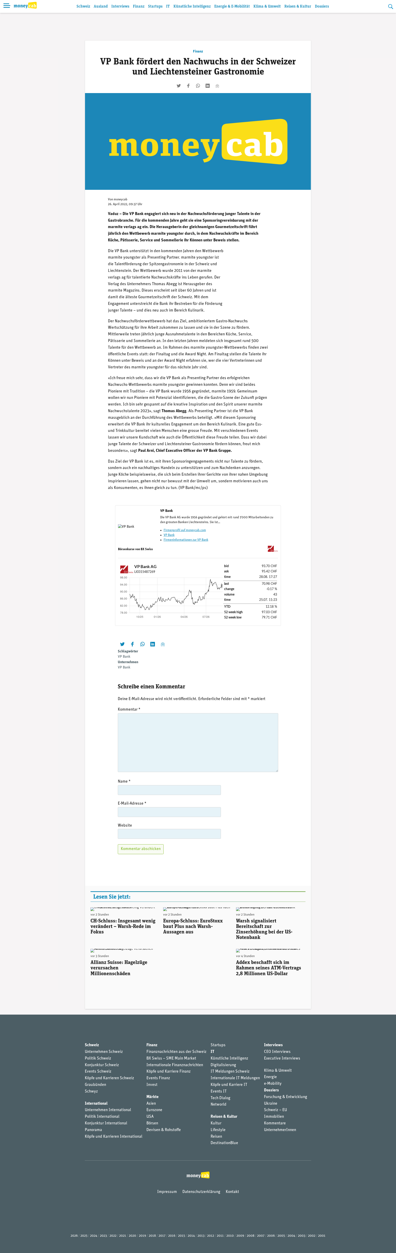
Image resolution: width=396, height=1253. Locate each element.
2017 (162, 1236)
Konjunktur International (106, 1123)
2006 (271, 1236)
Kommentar (129, 710)
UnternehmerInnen (280, 1130)
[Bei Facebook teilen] (188, 85)
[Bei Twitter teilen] (178, 85)
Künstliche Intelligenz (192, 6)
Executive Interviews (282, 1059)
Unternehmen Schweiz (104, 1052)
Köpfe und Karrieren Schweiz (109, 1078)
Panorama (93, 1130)
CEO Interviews (277, 1052)
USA (150, 1117)
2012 (210, 1236)
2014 (191, 1236)
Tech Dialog (220, 1098)
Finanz (138, 6)
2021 (122, 1236)
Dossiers (322, 6)
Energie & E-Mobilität (232, 6)
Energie (270, 1077)
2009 (240, 1236)
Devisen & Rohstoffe (163, 1130)
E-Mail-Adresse (132, 804)
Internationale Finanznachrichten (174, 1065)
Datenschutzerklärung (201, 1192)
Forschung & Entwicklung (285, 1097)
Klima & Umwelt (267, 6)
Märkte (152, 1097)
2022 (113, 1236)
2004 (291, 1236)
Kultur (216, 1123)
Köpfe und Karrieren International (113, 1137)
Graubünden (95, 1085)
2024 (93, 1236)
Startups (155, 6)
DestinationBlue (224, 1143)
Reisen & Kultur (297, 6)
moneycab (120, 199)
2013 (201, 1236)
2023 (103, 1236)
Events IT (219, 1092)
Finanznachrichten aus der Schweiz (176, 1052)
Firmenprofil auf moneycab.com (185, 530)
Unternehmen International (108, 1110)
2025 (83, 1236)
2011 (220, 1236)
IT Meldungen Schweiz (230, 1072)
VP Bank (169, 535)
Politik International (102, 1117)
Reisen (216, 1137)
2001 (321, 1236)
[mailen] (217, 85)
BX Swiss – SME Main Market (171, 1059)
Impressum (167, 1192)
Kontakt (232, 1192)
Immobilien (274, 1117)
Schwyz (91, 1092)
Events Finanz (158, 1078)
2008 (250, 1236)
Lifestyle (218, 1130)
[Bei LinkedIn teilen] (207, 85)
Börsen (152, 1123)
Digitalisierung (223, 1065)
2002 (311, 1236)
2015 (181, 1236)
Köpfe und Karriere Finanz (168, 1072)
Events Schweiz (98, 1072)
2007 (260, 1236)
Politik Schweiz (98, 1059)
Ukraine (270, 1104)
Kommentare (275, 1123)
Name (124, 782)
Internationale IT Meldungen (235, 1078)
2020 (132, 1236)
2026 (74, 1236)
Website (125, 826)
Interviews (120, 6)
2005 (281, 1236)
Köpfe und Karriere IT (229, 1085)
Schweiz (83, 6)
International (96, 1104)
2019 (142, 1236)
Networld (218, 1105)
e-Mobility (273, 1084)
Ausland (101, 6)
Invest (151, 1085)
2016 (171, 1236)
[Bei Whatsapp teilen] (198, 85)
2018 (152, 1236)
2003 (301, 1236)
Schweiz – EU (275, 1110)
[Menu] (7, 6)
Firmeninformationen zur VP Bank (186, 540)
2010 (230, 1236)
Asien (151, 1104)
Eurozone (154, 1110)
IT (168, 6)
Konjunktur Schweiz (102, 1065)
